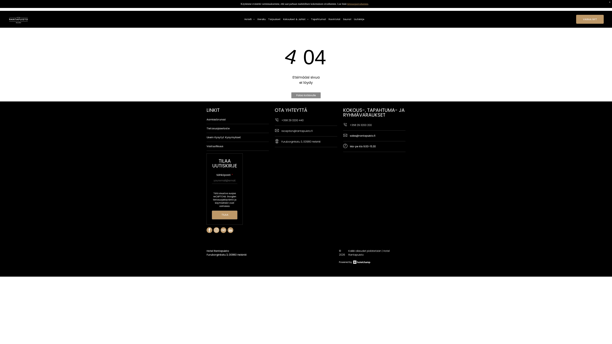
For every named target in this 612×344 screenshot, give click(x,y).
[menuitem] (250, 19)
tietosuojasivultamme (357, 4)
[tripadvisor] (223, 230)
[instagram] (216, 230)
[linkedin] (230, 230)
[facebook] (209, 230)
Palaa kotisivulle (306, 95)
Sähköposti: (223, 175)
